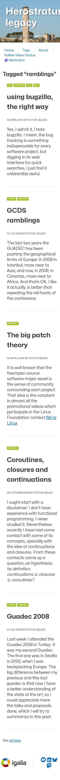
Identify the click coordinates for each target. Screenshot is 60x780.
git (9, 85)
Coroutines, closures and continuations (29, 470)
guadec (11, 198)
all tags (15, 740)
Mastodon (17, 60)
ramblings (19, 85)
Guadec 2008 (28, 616)
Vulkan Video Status (20, 55)
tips (29, 85)
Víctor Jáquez (37, 120)
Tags (26, 50)
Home (9, 50)
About (43, 50)
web (36, 85)
